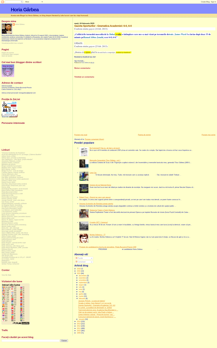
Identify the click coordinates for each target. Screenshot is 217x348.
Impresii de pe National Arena (100, 185)
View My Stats (6, 275)
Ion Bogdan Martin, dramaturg (12, 205)
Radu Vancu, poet (8, 244)
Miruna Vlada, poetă (8, 226)
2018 (79, 269)
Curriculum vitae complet (10, 54)
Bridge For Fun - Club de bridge (12, 171)
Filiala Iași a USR (7, 195)
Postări (80, 258)
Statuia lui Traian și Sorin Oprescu (102, 210)
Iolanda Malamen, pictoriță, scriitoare (14, 203)
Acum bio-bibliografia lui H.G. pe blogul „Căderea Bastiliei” (22, 154)
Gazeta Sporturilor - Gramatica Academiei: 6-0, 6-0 (96, 305)
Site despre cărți (7, 255)
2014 (79, 321)
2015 (79, 273)
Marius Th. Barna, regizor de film (13, 220)
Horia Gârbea (25, 9)
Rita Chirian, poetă (8, 252)
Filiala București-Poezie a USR (12, 193)
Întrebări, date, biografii (9, 262)
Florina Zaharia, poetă (9, 198)
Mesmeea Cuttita (7, 221)
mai (80, 292)
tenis (171, 34)
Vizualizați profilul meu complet (12, 43)
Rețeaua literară (7, 249)
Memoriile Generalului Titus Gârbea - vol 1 (105, 160)
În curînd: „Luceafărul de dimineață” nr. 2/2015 (95, 308)
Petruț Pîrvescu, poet (9, 239)
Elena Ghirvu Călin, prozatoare (12, 190)
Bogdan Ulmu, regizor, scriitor (12, 167)
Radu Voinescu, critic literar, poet (13, 246)
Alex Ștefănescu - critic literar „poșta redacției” (17, 159)
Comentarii (81, 262)
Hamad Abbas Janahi (93, 37)
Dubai (112, 34)
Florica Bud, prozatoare (10, 197)
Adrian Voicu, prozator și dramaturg (14, 158)
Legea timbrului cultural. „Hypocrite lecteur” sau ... (96, 314)
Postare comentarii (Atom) (94, 139)
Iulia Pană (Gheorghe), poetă (11, 208)
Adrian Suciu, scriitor (9, 156)
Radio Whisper (7, 241)
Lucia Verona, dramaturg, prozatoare (14, 213)
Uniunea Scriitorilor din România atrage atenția (96, 204)
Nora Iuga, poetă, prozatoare (11, 231)
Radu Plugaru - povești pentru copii (14, 242)
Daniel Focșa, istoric (8, 182)
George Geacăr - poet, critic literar (13, 200)
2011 (79, 328)
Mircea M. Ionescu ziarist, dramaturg (14, 224)
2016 (79, 271)
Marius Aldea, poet (8, 218)
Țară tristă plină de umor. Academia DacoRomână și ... (98, 310)
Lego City (93, 173)
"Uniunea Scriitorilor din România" (13, 153)
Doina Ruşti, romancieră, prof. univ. (13, 185)
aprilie (81, 294)
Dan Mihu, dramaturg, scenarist (12, 177)
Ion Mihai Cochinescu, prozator (12, 207)
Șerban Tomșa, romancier (10, 264)
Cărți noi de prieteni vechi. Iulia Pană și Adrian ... (96, 312)
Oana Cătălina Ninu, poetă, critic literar (15, 233)
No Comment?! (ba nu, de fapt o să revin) (105, 148)
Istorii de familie (7, 56)
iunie (81, 289)
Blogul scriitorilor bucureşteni (11, 166)
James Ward (180, 34)
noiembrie (82, 278)
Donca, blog (6, 187)
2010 (79, 331)
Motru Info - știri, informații (10, 228)
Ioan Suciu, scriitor (8, 202)
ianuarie (82, 319)
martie (81, 296)
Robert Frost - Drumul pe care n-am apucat (95, 197)
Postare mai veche (208, 135)
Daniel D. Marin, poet (9, 180)
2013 (79, 324)
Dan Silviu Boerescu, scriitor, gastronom (15, 179)
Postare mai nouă (80, 135)
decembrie (83, 276)
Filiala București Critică (9, 192)
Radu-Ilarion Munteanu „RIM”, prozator (15, 247)
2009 (79, 333)
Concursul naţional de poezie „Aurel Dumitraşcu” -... (97, 317)
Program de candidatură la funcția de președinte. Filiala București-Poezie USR (107, 247)
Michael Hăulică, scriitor (10, 223)
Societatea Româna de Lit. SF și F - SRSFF (16, 257)
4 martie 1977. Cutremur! (99, 222)
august (81, 285)
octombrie (83, 280)
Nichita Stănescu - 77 (97, 235)
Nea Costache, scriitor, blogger (12, 229)
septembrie (83, 282)
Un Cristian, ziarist (8, 259)
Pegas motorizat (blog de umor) (12, 238)
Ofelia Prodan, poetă (9, 236)
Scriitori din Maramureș (9, 254)
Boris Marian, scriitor (9, 169)
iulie (80, 287)
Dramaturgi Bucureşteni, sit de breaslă (15, 189)
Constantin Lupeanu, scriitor (11, 176)
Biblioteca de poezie (9, 164)
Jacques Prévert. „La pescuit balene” (91, 301)
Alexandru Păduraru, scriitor (11, 161)
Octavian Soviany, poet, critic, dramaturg (15, 234)
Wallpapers (5, 260)
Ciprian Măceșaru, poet (10, 174)
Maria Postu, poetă (8, 215)
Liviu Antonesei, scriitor (9, 211)
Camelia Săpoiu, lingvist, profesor (13, 172)
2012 (79, 326)
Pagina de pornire (144, 135)
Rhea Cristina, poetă (9, 251)
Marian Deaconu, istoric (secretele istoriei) (16, 216)
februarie (82, 298)
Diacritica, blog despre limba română (14, 184)
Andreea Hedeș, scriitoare (10, 162)
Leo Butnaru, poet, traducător (11, 210)
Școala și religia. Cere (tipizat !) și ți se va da (94, 303)
